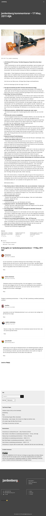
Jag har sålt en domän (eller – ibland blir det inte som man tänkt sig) (26, 444)
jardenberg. (5, 412)
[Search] (22, 396)
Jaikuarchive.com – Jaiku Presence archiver (20, 431)
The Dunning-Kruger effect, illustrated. (11, 417)
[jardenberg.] (4, 2)
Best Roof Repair (6, 440)
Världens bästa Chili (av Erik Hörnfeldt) (11, 410)
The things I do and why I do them (10, 423)
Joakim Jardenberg (10, 322)
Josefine (7, 305)
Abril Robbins (5, 438)
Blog (3, 414)
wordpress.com (19, 126)
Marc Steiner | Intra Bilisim (8, 433)
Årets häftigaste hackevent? (9, 242)
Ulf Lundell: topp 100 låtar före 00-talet (11, 421)
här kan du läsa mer (12, 202)
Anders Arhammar (9, 276)
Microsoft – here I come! (8, 244)
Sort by (4, 400)
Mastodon (3, 500)
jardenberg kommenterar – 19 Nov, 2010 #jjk (27, 433)
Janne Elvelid (8, 340)
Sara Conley (5, 442)
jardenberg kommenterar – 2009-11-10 (19, 442)
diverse (4, 240)
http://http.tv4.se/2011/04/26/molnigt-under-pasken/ (20, 142)
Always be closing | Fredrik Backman (13, 136)
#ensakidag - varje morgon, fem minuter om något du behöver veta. (18, 419)
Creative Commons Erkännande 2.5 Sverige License (18, 460)
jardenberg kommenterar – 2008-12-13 (20, 438)
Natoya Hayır (5, 436)
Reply (4, 269)
